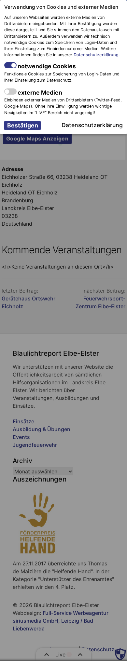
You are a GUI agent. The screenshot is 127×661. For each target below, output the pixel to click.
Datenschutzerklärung (96, 54)
